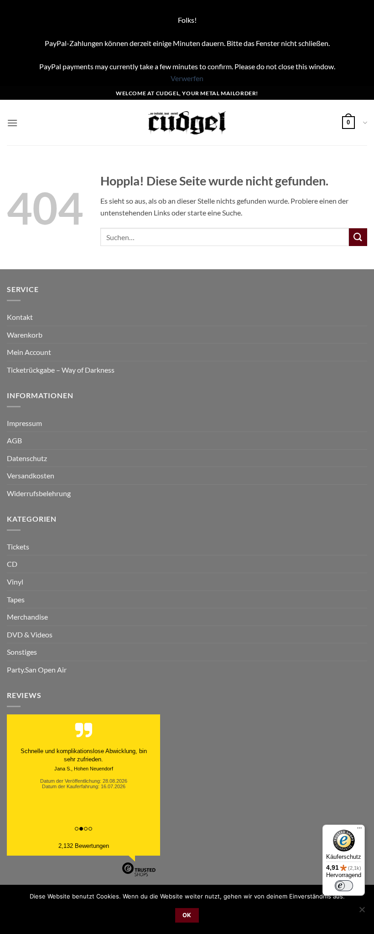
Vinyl (15, 581)
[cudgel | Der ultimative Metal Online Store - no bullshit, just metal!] (187, 122)
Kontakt (20, 317)
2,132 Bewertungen (83, 845)
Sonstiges (22, 651)
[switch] (344, 885)
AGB (14, 440)
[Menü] (359, 830)
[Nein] (361, 912)
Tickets (18, 546)
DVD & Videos (29, 634)
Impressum (24, 423)
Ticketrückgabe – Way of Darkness (60, 369)
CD (12, 563)
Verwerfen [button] (187, 78)
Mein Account (29, 352)
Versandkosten (30, 475)
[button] (12, 123)
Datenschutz (27, 458)
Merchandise (27, 616)
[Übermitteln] (358, 237)
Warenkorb (24, 334)
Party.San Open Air (37, 669)
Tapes (16, 599)
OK (187, 915)
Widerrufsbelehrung (39, 493)
